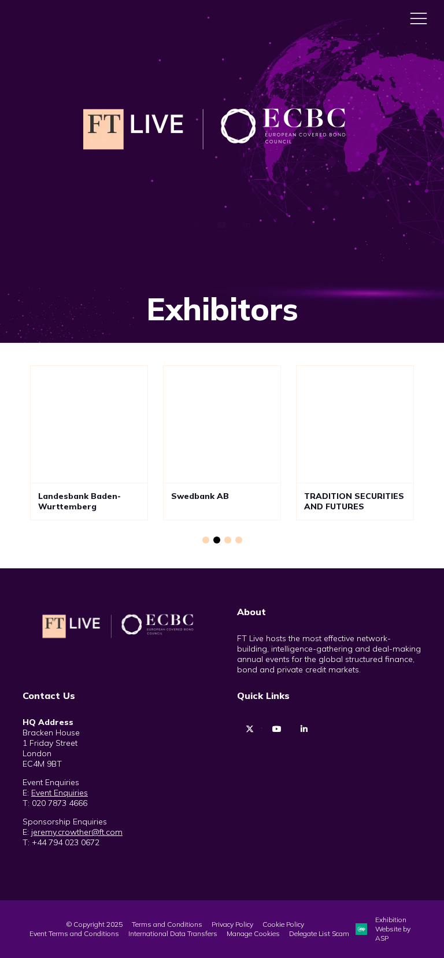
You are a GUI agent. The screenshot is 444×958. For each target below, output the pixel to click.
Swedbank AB (200, 496)
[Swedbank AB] (222, 424)
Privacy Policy (232, 924)
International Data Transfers (172, 933)
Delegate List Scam (319, 933)
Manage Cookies (253, 933)
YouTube (222, 225)
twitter (249, 729)
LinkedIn (247, 225)
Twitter (197, 225)
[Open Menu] (418, 18)
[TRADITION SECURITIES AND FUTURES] (355, 424)
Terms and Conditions (167, 924)
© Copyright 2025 (94, 924)
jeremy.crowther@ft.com (77, 832)
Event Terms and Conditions (74, 933)
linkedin (303, 729)
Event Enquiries (59, 792)
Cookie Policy (283, 924)
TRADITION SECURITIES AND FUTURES (354, 501)
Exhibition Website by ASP (392, 928)
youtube (276, 729)
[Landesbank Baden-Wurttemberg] (89, 424)
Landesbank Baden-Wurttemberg (79, 501)
